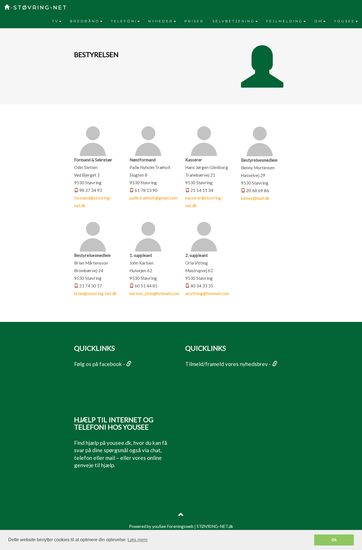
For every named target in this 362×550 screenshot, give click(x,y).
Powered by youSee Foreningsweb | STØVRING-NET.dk (181, 526)
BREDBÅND (85, 21)
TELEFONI (124, 21)
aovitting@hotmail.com (207, 293)
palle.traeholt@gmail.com (153, 197)
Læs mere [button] (138, 539)
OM (318, 21)
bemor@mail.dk (255, 198)
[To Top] (181, 515)
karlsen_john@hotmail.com (154, 293)
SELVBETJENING (233, 21)
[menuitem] (57, 21)
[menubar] (205, 21)
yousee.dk (119, 442)
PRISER (194, 21)
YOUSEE (344, 21)
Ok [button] (334, 540)
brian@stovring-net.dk (95, 293)
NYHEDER (160, 21)
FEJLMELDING (284, 21)
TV (55, 21)
